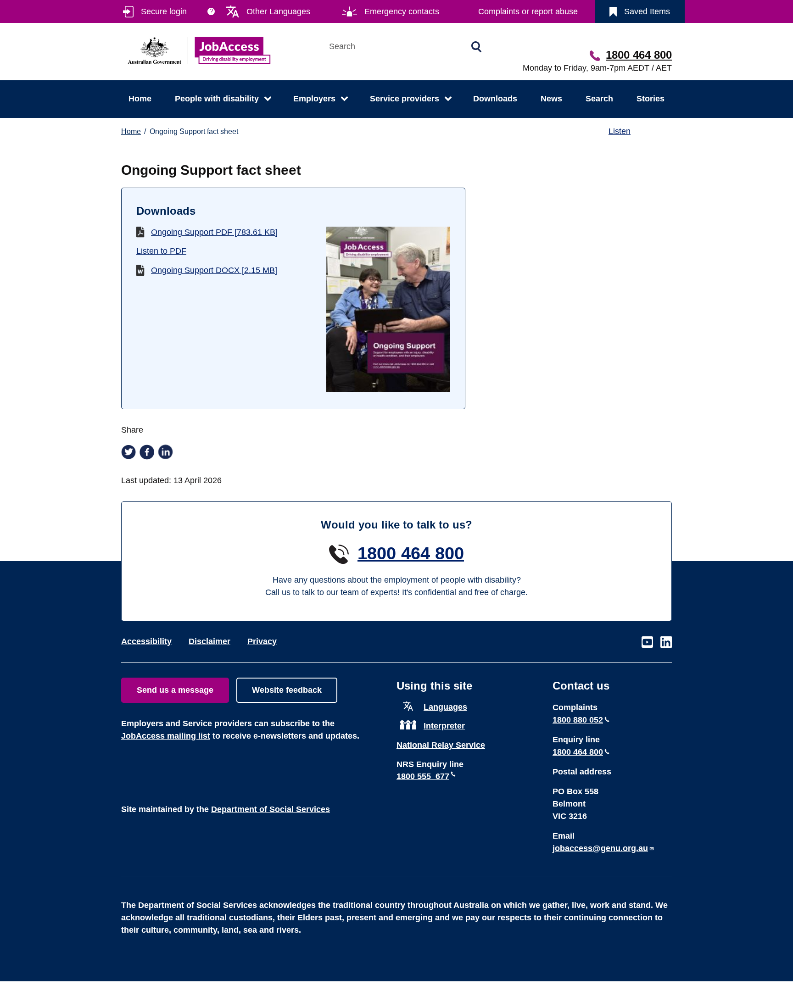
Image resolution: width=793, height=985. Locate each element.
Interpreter (444, 725)
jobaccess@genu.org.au (600, 848)
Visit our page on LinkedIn (666, 642)
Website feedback (287, 690)
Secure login (164, 11)
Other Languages (278, 11)
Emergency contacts (401, 11)
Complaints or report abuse (528, 11)
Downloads (495, 98)
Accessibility (146, 641)
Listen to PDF (161, 251)
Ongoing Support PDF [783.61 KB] (214, 232)
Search (599, 98)
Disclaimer (209, 641)
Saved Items (647, 11)
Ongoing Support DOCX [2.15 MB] (214, 270)
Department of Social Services (270, 809)
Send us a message (175, 690)
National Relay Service (440, 745)
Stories (651, 98)
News (551, 98)
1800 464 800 (639, 55)
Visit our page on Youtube (647, 642)
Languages (445, 707)
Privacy (262, 641)
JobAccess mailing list (165, 735)
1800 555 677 (422, 776)
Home (139, 98)
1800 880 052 (578, 719)
